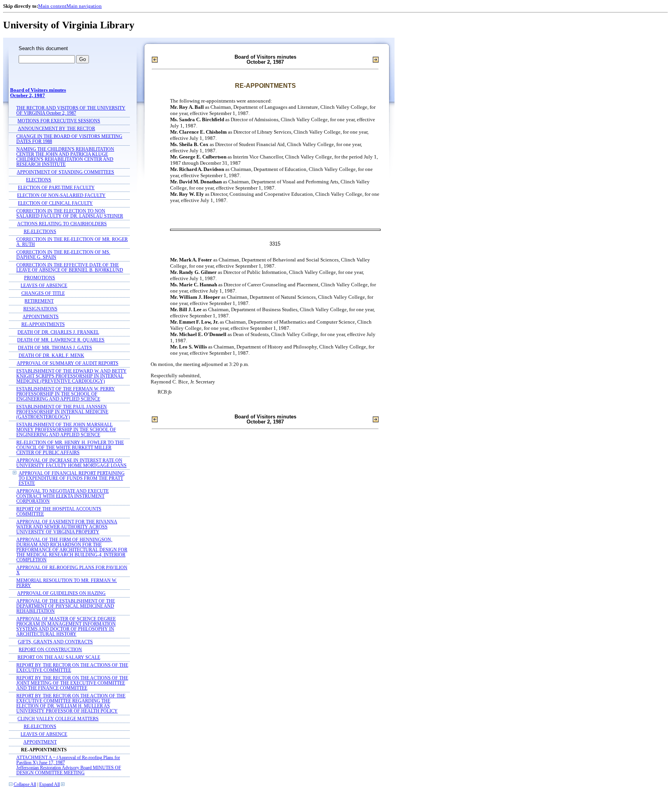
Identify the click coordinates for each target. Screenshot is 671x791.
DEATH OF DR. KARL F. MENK (51, 355)
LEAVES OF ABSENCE (44, 285)
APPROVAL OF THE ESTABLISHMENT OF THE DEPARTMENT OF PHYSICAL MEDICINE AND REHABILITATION (65, 606)
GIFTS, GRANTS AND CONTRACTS (55, 642)
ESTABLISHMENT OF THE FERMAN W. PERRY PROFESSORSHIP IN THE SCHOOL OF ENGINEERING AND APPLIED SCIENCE (65, 394)
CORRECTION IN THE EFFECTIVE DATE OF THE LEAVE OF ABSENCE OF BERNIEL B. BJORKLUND (69, 268)
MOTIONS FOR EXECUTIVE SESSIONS (58, 121)
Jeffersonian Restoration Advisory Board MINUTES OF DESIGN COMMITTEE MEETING (68, 770)
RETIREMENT (39, 301)
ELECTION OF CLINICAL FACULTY (55, 203)
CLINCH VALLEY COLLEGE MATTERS (58, 718)
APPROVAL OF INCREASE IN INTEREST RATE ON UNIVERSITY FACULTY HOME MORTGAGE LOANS (71, 463)
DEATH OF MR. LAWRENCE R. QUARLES (60, 340)
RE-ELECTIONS (40, 231)
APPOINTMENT (40, 742)
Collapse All (25, 784)
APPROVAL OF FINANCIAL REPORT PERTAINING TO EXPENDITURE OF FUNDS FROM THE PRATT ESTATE (72, 478)
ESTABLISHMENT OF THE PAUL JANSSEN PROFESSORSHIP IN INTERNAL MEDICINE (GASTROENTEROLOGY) (62, 412)
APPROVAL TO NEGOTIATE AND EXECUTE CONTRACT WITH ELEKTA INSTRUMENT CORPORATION (62, 496)
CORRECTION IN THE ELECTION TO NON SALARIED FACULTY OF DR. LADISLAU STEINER (69, 214)
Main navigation (84, 6)
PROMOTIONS (39, 278)
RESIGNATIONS (40, 309)
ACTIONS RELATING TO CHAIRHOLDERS (62, 223)
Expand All (49, 784)
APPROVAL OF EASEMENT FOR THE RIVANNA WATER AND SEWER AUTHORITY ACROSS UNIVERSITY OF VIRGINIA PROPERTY (66, 527)
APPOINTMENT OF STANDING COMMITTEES (65, 172)
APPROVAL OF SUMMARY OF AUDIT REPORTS (67, 363)
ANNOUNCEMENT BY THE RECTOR (56, 128)
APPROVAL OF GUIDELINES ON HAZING (61, 593)
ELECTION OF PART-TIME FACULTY (56, 187)
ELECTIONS (38, 180)
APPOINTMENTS (41, 316)
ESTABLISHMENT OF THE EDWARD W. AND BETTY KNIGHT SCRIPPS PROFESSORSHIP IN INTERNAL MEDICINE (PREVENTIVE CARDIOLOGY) (71, 376)
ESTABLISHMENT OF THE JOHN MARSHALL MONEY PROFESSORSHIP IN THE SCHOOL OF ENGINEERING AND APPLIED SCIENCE (66, 429)
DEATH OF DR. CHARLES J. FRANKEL (58, 332)
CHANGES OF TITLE (43, 293)
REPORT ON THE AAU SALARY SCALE (58, 657)
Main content (52, 6)
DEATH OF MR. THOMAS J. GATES (55, 347)
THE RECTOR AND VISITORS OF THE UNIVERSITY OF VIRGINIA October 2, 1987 (70, 111)
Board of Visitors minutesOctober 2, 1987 (38, 92)
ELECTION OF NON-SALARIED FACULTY (61, 195)
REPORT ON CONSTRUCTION (50, 649)
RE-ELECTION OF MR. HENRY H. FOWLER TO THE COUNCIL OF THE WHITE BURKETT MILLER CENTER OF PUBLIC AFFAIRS (70, 447)
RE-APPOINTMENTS (43, 324)
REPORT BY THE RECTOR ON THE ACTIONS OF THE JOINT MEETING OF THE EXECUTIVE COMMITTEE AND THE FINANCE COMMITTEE (72, 683)
